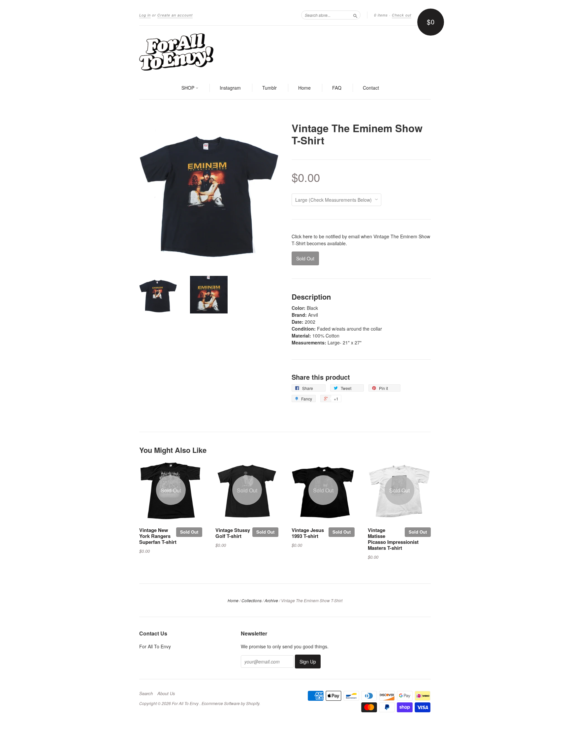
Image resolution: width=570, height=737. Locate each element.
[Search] (355, 15)
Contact (371, 87)
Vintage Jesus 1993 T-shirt (308, 533)
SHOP (188, 87)
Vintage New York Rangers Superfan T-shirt (157, 535)
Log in (145, 15)
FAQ (336, 87)
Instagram (230, 87)
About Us (166, 693)
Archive (271, 600)
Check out (401, 15)
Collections (251, 600)
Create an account (175, 15)
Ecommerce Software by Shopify (230, 703)
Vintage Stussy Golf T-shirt (232, 533)
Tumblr (269, 87)
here (307, 236)
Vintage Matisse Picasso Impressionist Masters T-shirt (393, 538)
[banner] (285, 51)
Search (146, 693)
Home (304, 87)
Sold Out (189, 532)
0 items (381, 15)
